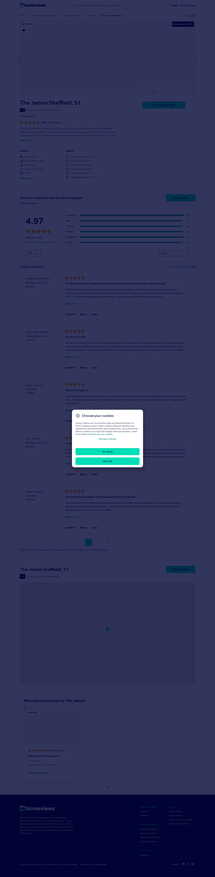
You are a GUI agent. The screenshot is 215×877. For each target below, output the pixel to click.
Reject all (107, 461)
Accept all (107, 451)
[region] (107, 438)
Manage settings (107, 438)
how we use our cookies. (100, 434)
